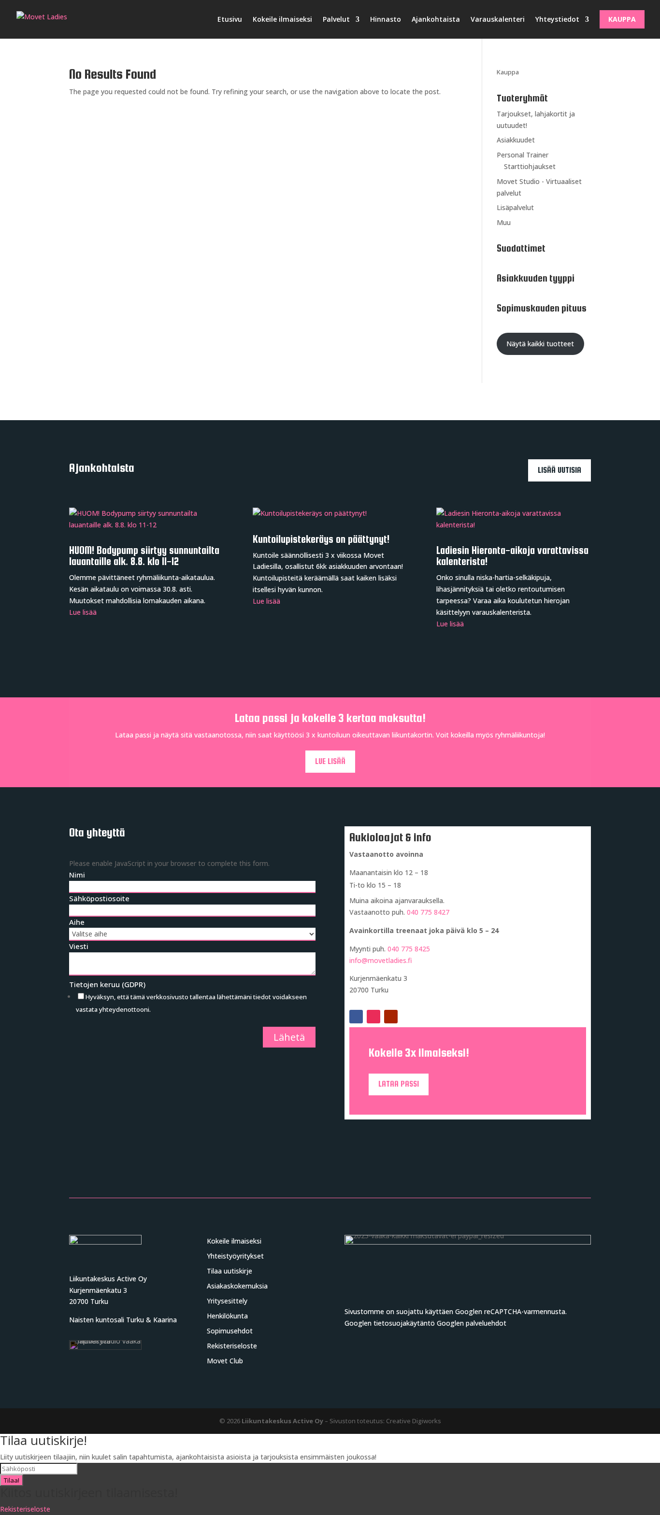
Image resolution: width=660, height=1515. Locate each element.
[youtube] (391, 1016)
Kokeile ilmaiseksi (282, 19)
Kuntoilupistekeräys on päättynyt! (321, 539)
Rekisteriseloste (232, 1345)
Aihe (77, 922)
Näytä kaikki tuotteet (540, 343)
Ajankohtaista (436, 19)
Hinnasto (385, 19)
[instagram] (373, 1016)
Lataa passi (398, 1084)
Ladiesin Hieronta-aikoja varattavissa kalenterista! (512, 555)
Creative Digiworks (413, 1420)
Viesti (78, 946)
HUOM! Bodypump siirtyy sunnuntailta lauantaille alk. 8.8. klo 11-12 (144, 555)
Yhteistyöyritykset (235, 1255)
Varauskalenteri (498, 19)
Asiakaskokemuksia (237, 1285)
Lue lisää (83, 612)
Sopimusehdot (230, 1330)
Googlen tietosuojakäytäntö (389, 1323)
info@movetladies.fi (380, 960)
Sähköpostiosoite (99, 898)
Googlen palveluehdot (471, 1323)
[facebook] (356, 1016)
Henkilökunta (227, 1315)
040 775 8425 (408, 948)
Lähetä (289, 1037)
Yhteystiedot (557, 19)
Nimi (77, 874)
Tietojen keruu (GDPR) (107, 984)
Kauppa (622, 19)
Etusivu (229, 19)
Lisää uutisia (559, 470)
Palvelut (336, 19)
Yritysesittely (227, 1300)
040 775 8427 (428, 912)
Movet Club (225, 1360)
